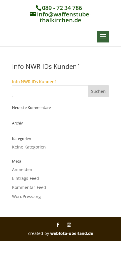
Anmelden (22, 169)
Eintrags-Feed (25, 178)
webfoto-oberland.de (71, 233)
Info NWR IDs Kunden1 (34, 81)
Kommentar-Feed (29, 187)
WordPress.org (26, 196)
